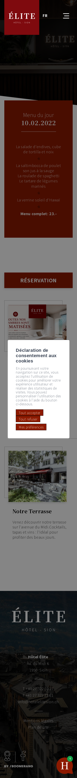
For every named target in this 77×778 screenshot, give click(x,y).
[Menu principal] (63, 13)
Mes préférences (31, 427)
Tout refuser (28, 419)
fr (45, 15)
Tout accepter (29, 412)
